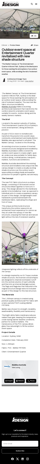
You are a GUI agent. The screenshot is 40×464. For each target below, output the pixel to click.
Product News (15, 45)
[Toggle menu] (36, 4)
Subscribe (20, 451)
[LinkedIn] (22, 458)
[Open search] (32, 4)
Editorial (4, 45)
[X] (17, 458)
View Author (29, 81)
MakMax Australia (9, 107)
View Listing (16, 367)
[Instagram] (27, 458)
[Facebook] (12, 458)
